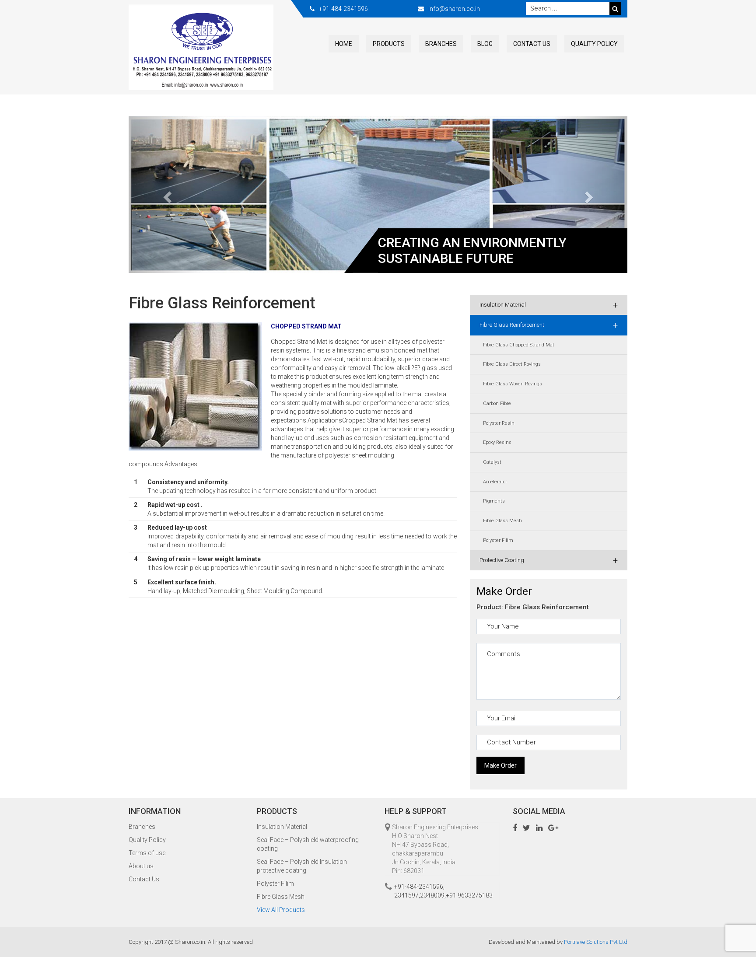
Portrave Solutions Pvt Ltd (595, 942)
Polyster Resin (498, 423)
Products (389, 43)
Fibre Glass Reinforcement (549, 325)
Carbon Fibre (497, 403)
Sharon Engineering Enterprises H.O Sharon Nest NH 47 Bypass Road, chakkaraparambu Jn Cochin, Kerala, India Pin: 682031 (435, 849)
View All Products (281, 909)
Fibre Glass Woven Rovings (512, 384)
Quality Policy (594, 43)
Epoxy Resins (497, 442)
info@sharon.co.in (454, 8)
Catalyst (492, 462)
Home (343, 43)
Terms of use (147, 852)
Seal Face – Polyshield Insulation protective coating (302, 866)
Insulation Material (549, 305)
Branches (441, 43)
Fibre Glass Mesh (502, 521)
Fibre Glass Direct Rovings (512, 364)
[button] (166, 194)
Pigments (494, 501)
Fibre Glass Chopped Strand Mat (518, 345)
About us (141, 866)
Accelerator (495, 482)
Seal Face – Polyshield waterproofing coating (308, 844)
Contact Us (531, 43)
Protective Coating (549, 560)
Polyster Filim (498, 540)
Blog (485, 43)
